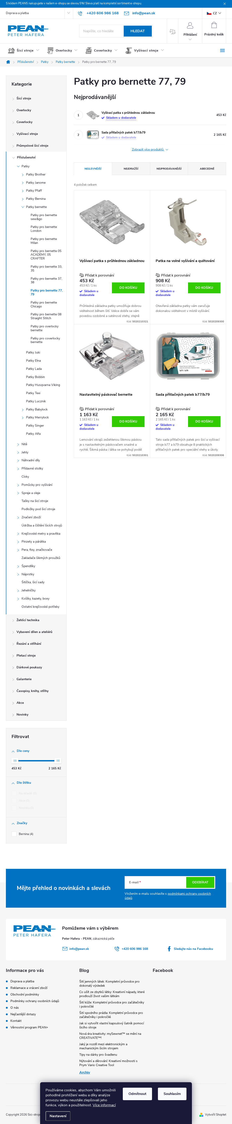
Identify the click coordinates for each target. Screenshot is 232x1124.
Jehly (25, 452)
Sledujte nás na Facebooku (193, 949)
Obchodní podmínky (24, 994)
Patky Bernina (36, 199)
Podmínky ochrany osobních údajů (34, 1001)
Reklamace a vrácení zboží (28, 988)
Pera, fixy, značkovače (37, 550)
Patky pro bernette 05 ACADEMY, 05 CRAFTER (46, 255)
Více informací (104, 1105)
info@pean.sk (79, 949)
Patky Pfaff (34, 190)
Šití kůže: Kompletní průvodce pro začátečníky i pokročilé (111, 1004)
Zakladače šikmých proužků (41, 558)
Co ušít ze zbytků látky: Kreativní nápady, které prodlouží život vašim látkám (112, 994)
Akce (20, 703)
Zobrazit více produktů (148, 150)
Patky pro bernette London (44, 229)
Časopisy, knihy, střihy (32, 691)
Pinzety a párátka (34, 541)
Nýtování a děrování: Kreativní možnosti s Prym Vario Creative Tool (108, 1063)
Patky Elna (33, 360)
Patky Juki (33, 352)
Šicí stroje (24, 98)
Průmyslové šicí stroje (32, 145)
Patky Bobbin (35, 377)
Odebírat (200, 882)
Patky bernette (36, 207)
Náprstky (28, 574)
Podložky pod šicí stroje (38, 509)
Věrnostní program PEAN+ (29, 1027)
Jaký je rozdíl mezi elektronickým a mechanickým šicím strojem (103, 1046)
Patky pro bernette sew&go (44, 217)
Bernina (25, 834)
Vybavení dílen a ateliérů (34, 632)
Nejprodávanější (169, 168)
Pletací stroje (26, 655)
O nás (14, 1007)
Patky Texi (33, 393)
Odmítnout (137, 1093)
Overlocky (24, 110)
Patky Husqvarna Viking (43, 385)
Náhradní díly (31, 460)
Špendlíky (28, 566)
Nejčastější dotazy (23, 1014)
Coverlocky (24, 122)
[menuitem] (25, 51)
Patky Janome (36, 182)
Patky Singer (35, 425)
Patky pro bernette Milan (44, 241)
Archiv (84, 1072)
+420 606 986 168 (135, 949)
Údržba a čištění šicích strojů (42, 525)
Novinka (26, 808)
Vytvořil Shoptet (215, 1115)
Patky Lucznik (36, 401)
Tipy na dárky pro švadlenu (98, 1054)
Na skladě (27, 793)
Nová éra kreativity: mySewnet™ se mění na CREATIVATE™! (110, 1036)
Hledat (137, 31)
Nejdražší (131, 168)
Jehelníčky (29, 590)
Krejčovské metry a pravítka (41, 533)
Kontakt (16, 1021)
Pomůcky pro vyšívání (37, 485)
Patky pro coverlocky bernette (45, 340)
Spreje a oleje (31, 493)
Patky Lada (34, 369)
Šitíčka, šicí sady (33, 582)
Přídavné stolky (32, 468)
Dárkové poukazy (29, 667)
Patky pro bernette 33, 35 (46, 268)
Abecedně (207, 168)
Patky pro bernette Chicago (44, 304)
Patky (25, 166)
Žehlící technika (28, 620)
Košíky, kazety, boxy (35, 598)
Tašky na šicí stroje (35, 501)
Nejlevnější (93, 168)
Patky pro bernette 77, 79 (47, 292)
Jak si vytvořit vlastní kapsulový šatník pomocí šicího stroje (111, 1025)
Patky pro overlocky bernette (44, 328)
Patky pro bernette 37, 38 (46, 281)
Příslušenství (26, 157)
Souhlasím (172, 1093)
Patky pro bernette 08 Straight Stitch (46, 316)
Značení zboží (31, 517)
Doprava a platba (17, 13)
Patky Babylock (37, 409)
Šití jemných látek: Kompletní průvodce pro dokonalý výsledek (109, 983)
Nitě (24, 444)
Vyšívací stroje (27, 134)
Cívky (25, 476)
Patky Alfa (33, 434)
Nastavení (58, 1116)
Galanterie (24, 679)
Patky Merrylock (37, 417)
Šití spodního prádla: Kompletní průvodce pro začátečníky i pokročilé (111, 1015)
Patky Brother (36, 174)
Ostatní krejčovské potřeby (40, 607)
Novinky (22, 714)
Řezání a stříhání (29, 644)
